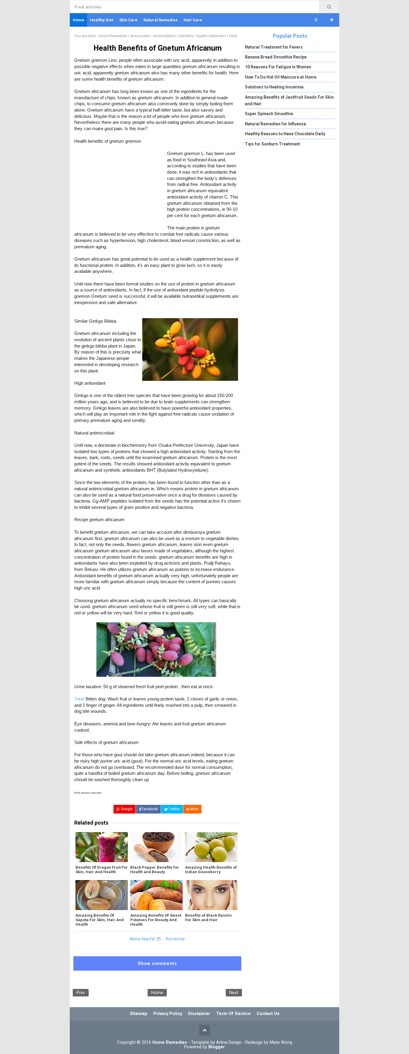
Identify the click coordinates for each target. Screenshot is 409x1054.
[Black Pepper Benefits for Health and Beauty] (156, 847)
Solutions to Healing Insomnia (274, 87)
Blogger (216, 1047)
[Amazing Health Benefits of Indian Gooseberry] (211, 847)
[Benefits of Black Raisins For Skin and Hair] (211, 895)
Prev (80, 992)
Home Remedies (169, 1042)
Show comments (157, 963)
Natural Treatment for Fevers (274, 47)
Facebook (149, 809)
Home (157, 992)
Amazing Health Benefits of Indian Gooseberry (211, 869)
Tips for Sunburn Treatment (272, 144)
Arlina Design (228, 1042)
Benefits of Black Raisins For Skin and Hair (208, 917)
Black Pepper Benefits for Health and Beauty (154, 869)
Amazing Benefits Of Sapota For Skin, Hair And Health (99, 920)
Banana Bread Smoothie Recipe (276, 57)
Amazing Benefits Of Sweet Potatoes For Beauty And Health (155, 920)
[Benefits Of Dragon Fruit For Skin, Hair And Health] (101, 847)
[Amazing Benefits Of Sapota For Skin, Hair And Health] (101, 895)
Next (233, 992)
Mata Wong (281, 1042)
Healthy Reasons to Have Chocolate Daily (285, 133)
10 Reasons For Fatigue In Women (278, 66)
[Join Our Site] (331, 20)
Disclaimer (199, 1013)
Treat (79, 699)
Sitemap (138, 1013)
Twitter (174, 809)
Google (126, 809)
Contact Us (268, 1013)
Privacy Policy (167, 1013)
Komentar (175, 938)
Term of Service (233, 1013)
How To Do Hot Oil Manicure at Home (280, 77)
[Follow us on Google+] (316, 20)
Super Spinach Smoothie (269, 113)
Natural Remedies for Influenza (275, 123)
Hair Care (193, 20)
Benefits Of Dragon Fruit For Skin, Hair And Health (101, 869)
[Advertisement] (120, 189)
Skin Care (128, 20)
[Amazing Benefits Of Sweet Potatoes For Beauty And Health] (156, 895)
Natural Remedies (160, 20)
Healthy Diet (101, 20)
